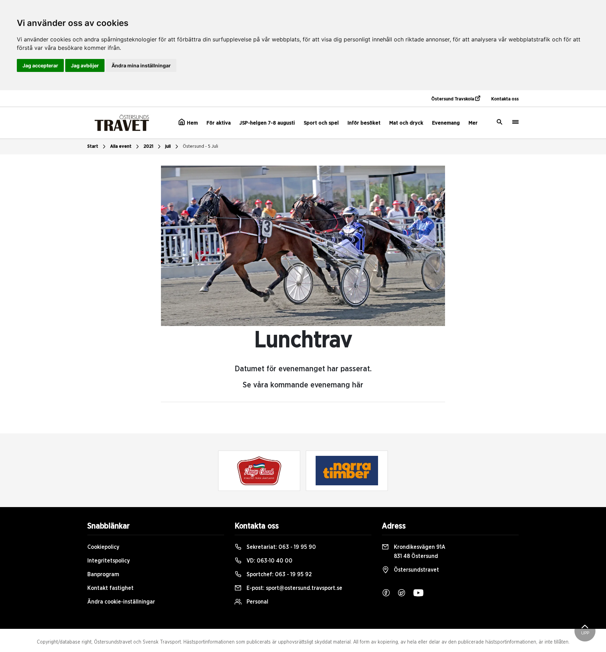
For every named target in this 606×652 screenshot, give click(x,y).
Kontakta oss (505, 99)
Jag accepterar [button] (40, 65)
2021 (148, 146)
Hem (192, 123)
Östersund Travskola (453, 99)
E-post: (293, 588)
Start (92, 146)
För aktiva (219, 123)
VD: (268, 561)
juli (168, 146)
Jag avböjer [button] (85, 65)
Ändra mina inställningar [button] (141, 65)
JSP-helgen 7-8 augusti (267, 123)
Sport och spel (321, 123)
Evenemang (446, 123)
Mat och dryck (406, 123)
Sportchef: (278, 574)
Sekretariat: (280, 547)
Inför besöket (364, 123)
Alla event (121, 146)
